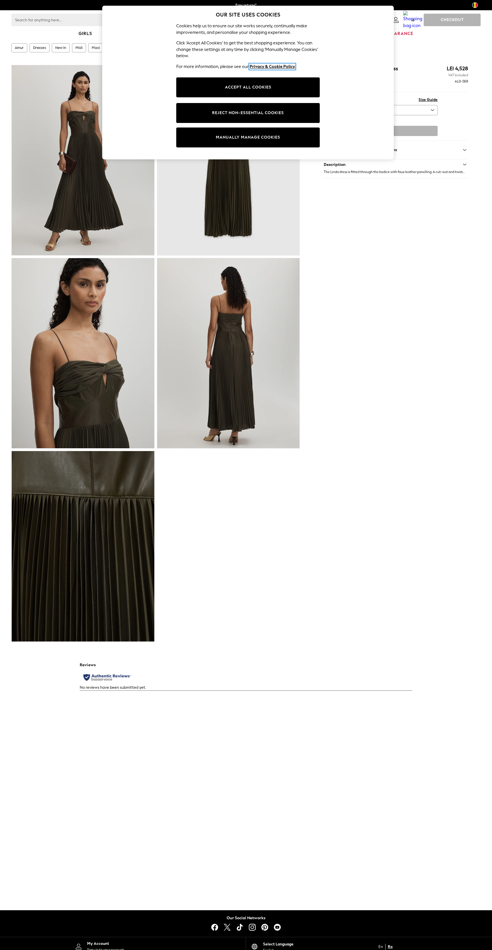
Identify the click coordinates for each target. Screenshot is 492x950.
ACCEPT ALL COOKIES (248, 87)
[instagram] (252, 927)
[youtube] (277, 927)
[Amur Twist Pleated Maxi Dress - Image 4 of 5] (228, 353)
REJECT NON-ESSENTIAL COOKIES (248, 112)
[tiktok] (239, 927)
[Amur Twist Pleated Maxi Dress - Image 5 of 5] (83, 546)
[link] (396, 20)
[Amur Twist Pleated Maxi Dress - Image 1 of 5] (83, 160)
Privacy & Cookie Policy (272, 66)
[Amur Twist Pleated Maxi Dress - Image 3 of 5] (83, 353)
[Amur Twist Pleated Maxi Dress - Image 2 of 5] (228, 160)
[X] (227, 927)
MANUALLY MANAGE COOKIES (248, 137)
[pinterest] (265, 927)
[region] (248, 82)
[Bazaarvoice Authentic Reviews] (107, 677)
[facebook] (214, 927)
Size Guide (428, 99)
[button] (396, 164)
